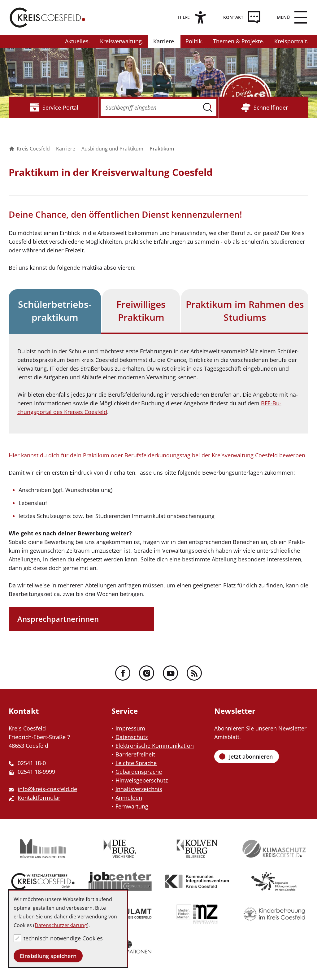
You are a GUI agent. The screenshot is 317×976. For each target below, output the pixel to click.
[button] (289, 17)
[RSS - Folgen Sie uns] (194, 673)
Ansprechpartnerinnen (58, 619)
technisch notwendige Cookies (63, 938)
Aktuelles (77, 41)
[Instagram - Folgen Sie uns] (146, 673)
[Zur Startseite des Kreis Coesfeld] (47, 17)
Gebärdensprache (138, 771)
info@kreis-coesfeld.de (47, 789)
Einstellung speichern (48, 956)
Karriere (163, 41)
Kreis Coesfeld (33, 148)
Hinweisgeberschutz (141, 780)
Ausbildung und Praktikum (112, 148)
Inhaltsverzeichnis (138, 789)
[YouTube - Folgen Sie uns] (170, 673)
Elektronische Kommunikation (154, 745)
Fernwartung (131, 806)
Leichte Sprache (136, 763)
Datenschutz (131, 737)
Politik (193, 41)
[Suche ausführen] (207, 107)
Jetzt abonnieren (251, 756)
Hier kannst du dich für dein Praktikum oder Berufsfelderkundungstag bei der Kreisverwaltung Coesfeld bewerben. (158, 455)
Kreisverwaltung (121, 41)
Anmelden (128, 797)
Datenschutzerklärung (61, 925)
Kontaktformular (39, 797)
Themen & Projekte (238, 41)
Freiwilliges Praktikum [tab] (141, 311)
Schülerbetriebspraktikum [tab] (55, 311)
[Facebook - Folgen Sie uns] (122, 673)
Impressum (130, 728)
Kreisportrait (290, 41)
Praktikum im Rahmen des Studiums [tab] (245, 311)
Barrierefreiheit (135, 754)
